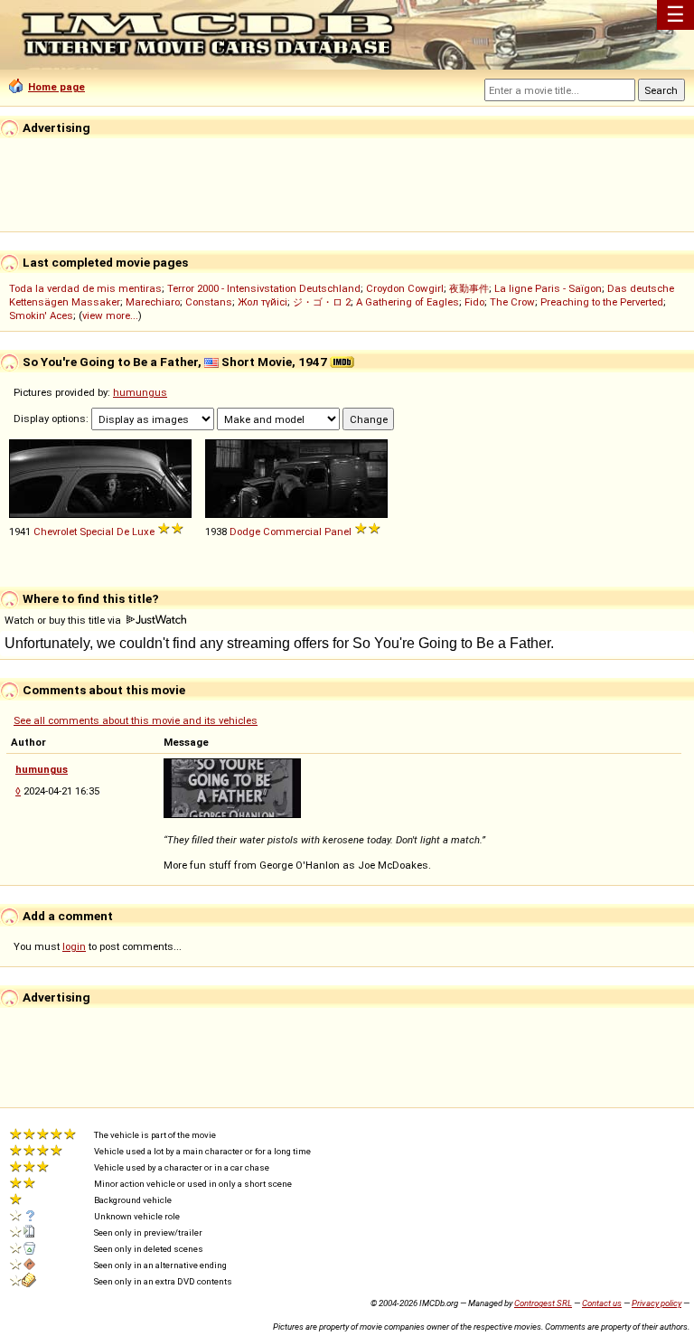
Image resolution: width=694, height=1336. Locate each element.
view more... (110, 315)
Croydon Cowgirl (405, 288)
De (123, 531)
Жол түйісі (262, 302)
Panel (338, 531)
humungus (140, 392)
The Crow (512, 302)
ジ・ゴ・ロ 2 (322, 302)
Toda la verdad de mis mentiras (85, 288)
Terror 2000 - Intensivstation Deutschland (264, 288)
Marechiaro (153, 302)
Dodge (245, 531)
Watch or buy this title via (64, 620)
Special (97, 531)
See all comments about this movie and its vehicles (136, 720)
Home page (56, 86)
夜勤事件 (469, 288)
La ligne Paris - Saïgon (548, 288)
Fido (474, 302)
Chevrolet (55, 531)
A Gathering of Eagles (407, 302)
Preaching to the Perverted (601, 302)
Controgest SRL (543, 1303)
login (74, 946)
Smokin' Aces (41, 315)
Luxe (143, 531)
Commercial (292, 531)
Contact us (602, 1303)
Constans (208, 302)
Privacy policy (656, 1303)
